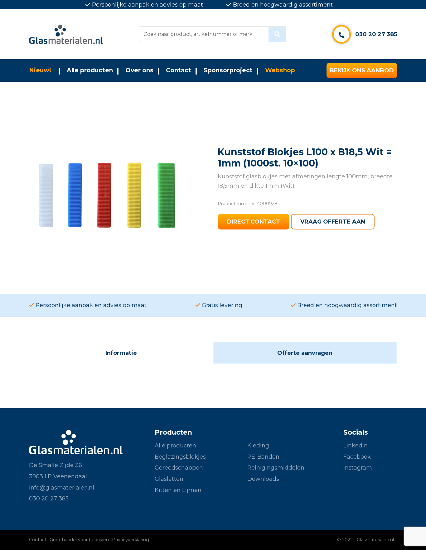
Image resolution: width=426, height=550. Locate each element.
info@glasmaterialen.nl (61, 487)
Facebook (357, 456)
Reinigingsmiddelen (275, 467)
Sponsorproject (228, 70)
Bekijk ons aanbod (362, 70)
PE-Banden (263, 456)
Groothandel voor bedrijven (79, 540)
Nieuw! (40, 70)
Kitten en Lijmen (178, 490)
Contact (178, 70)
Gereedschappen (179, 467)
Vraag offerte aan (332, 221)
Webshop (280, 70)
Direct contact (253, 221)
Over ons (139, 70)
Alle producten (90, 70)
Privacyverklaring (130, 540)
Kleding (258, 445)
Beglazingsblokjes (180, 456)
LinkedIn (355, 445)
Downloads (263, 478)
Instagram (357, 467)
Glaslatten (169, 478)
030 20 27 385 (376, 34)
